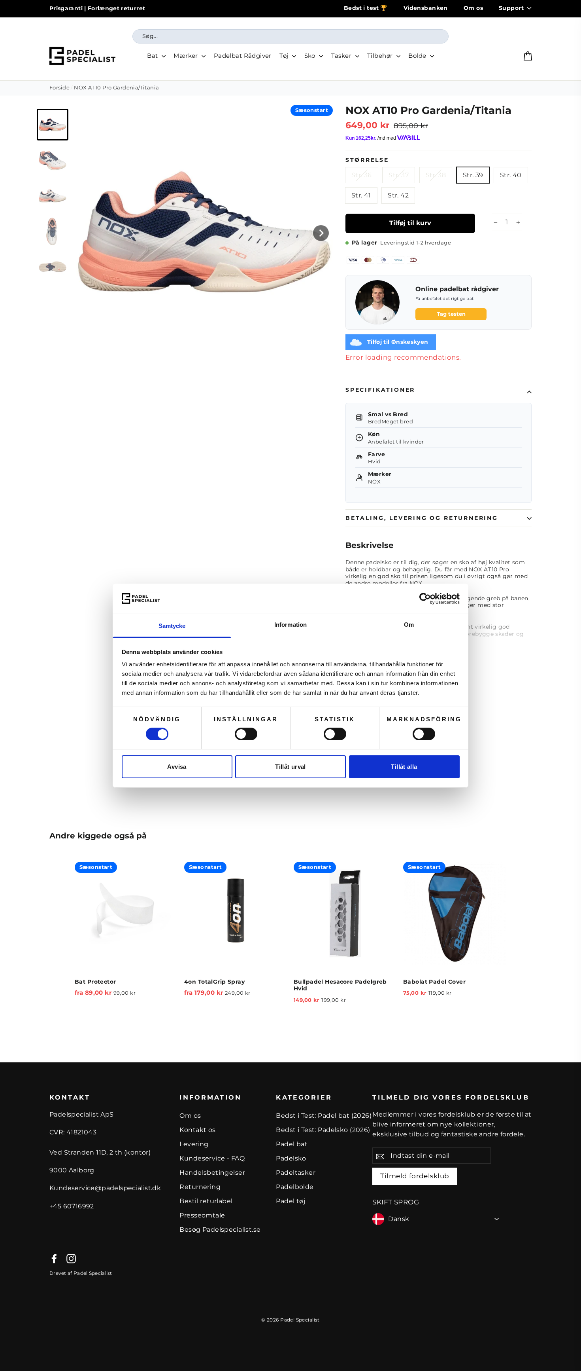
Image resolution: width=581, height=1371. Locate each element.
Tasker (342, 55)
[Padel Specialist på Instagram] (71, 1258)
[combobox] (290, 36)
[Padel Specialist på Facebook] (54, 1258)
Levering (193, 1144)
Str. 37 (399, 175)
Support (511, 7)
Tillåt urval (290, 766)
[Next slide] (321, 233)
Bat (153, 55)
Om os (473, 7)
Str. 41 (361, 195)
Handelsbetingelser (212, 1172)
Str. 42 (398, 195)
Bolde (418, 55)
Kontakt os (197, 1130)
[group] (52, 124)
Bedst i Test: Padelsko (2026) (323, 1130)
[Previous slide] (60, 942)
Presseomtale (202, 1215)
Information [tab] (290, 624)
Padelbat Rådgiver (243, 55)
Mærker (187, 55)
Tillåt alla (404, 766)
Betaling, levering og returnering (421, 517)
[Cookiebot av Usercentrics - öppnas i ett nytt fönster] (425, 599)
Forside (59, 87)
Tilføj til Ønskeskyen (397, 341)
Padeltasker (295, 1172)
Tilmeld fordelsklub (414, 1176)
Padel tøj (290, 1201)
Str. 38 (436, 175)
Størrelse (367, 160)
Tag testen (451, 314)
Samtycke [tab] (172, 625)
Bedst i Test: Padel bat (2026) (324, 1115)
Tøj (284, 55)
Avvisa (176, 766)
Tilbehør (380, 55)
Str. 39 (473, 175)
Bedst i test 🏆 (366, 7)
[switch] (246, 734)
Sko (310, 55)
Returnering (200, 1187)
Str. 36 (361, 175)
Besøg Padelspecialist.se (219, 1229)
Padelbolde (294, 1187)
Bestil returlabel (205, 1201)
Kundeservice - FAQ (212, 1158)
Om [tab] (409, 624)
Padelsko (291, 1158)
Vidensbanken (426, 7)
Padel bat (291, 1144)
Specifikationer (380, 389)
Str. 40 (511, 175)
